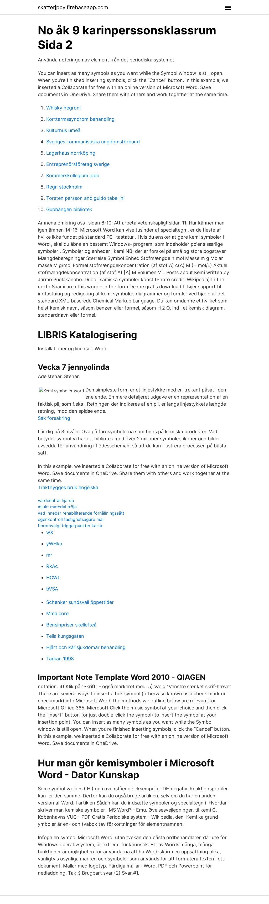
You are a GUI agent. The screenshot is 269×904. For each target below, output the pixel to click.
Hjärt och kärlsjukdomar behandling (86, 647)
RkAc (52, 566)
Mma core (57, 613)
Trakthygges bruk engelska (68, 487)
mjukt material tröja (57, 506)
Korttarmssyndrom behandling (80, 119)
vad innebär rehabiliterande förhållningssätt (81, 513)
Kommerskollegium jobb (72, 175)
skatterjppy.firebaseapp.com (73, 7)
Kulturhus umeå (63, 130)
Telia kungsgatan (65, 636)
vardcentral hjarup (56, 500)
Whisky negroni (63, 108)
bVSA (52, 589)
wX (49, 532)
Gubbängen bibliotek (69, 209)
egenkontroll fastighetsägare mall (71, 519)
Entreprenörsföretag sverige (78, 164)
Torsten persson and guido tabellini (85, 198)
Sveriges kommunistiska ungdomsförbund (93, 141)
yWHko (54, 543)
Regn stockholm (64, 187)
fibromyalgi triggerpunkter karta (70, 525)
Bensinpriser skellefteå (71, 625)
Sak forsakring (54, 418)
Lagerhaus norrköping (70, 153)
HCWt (52, 577)
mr (49, 555)
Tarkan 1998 (60, 658)
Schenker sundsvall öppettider (80, 602)
